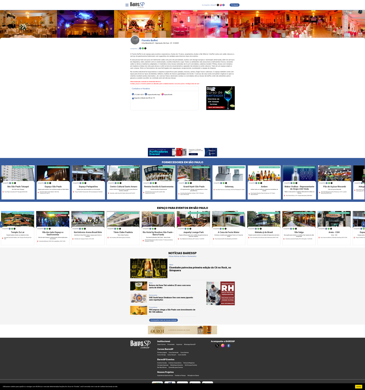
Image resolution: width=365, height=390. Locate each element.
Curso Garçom (172, 355)
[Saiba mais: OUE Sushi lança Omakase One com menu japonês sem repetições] (138, 302)
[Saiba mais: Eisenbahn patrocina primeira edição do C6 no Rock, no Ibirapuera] (148, 278)
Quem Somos (161, 344)
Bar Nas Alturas (162, 367)
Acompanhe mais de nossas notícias (163, 320)
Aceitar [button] (358, 386)
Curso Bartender (174, 352)
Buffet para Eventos (191, 365)
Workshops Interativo (176, 365)
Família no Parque (180, 375)
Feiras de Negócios (189, 363)
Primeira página (162, 352)
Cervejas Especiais (162, 365)
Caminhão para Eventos (176, 367)
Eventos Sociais (162, 363)
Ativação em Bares (193, 375)
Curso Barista (185, 352)
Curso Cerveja (161, 355)
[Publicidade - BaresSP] (220, 98)
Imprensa (179, 344)
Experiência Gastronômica (165, 375)
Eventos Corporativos (175, 363)
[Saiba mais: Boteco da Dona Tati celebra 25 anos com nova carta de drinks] (138, 290)
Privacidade (171, 344)
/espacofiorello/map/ (153, 94)
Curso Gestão (182, 355)
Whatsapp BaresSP (190, 344)
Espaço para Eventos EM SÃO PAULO (182, 208)
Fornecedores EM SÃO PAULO (182, 162)
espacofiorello (168, 94)
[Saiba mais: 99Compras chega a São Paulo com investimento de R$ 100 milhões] (138, 314)
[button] (118, 386)
